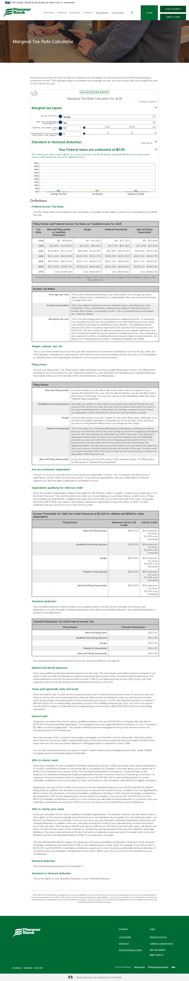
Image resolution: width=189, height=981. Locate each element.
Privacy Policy (158, 937)
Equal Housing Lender (159, 967)
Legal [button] (152, 929)
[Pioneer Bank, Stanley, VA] (17, 13)
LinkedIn (28, 968)
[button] (94, 108)
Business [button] (75, 13)
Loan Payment (175, 9)
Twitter (38, 968)
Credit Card (176, 17)
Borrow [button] (62, 13)
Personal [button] (49, 13)
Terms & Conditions (161, 943)
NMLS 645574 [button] (156, 955)
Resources (102, 13)
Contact (124, 943)
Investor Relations (130, 950)
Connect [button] (88, 13)
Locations (118, 13)
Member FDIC (139, 967)
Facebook (17, 968)
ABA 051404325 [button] (157, 950)
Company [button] (123, 929)
